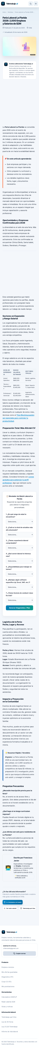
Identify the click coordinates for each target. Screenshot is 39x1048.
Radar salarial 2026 (8, 1002)
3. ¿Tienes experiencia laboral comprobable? (17, 541)
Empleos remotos (8, 967)
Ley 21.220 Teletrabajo (10, 1027)
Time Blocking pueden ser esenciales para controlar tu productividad (18, 418)
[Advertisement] (19, 102)
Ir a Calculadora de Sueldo (14, 902)
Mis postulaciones (8, 986)
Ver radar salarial (11, 908)
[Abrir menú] (36, 3)
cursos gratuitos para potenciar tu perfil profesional (18, 480)
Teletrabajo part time (29, 908)
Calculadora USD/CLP (9, 997)
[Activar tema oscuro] (30, 3)
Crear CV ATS (6, 982)
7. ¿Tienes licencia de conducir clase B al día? (19, 594)
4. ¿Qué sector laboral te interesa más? (18, 555)
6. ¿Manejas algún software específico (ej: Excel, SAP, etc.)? (18, 581)
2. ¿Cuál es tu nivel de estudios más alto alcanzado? (19, 528)
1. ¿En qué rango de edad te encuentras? (16, 515)
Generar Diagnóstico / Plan (19, 608)
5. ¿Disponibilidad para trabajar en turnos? (19, 568)
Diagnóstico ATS (7, 977)
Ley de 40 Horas (7, 1022)
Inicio (4, 12)
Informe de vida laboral (10, 1032)
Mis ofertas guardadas (9, 972)
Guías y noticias (7, 1007)
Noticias (10, 12)
